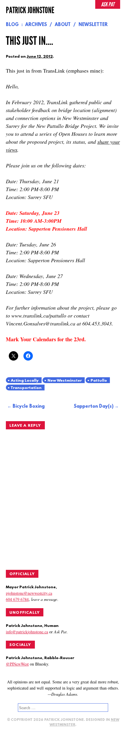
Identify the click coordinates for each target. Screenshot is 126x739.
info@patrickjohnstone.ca (27, 632)
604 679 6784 (17, 599)
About (63, 25)
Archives (36, 25)
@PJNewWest (17, 664)
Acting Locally (25, 380)
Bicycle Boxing (29, 406)
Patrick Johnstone (30, 10)
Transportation (26, 388)
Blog (12, 25)
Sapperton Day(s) (93, 406)
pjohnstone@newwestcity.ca (29, 593)
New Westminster (64, 380)
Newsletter (93, 25)
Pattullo (99, 380)
